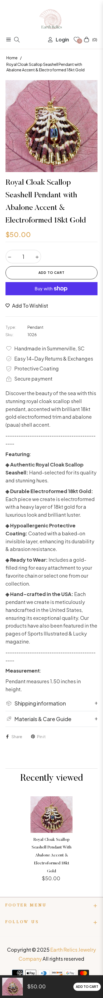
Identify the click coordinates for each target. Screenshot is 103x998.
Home (12, 57)
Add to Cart (87, 987)
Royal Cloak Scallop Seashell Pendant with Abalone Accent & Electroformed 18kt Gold (51, 855)
